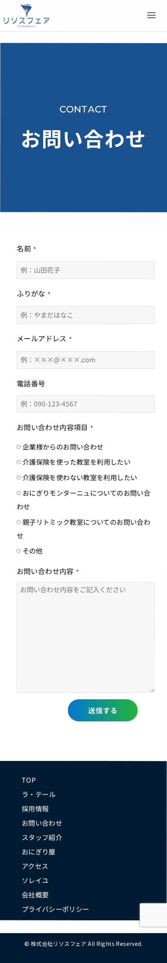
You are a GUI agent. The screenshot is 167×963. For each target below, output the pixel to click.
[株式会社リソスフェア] (26, 15)
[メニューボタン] (151, 15)
